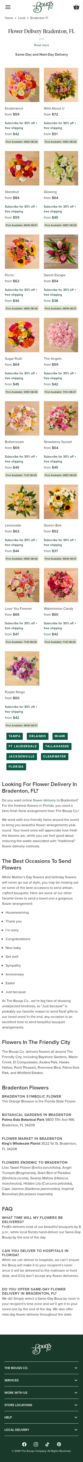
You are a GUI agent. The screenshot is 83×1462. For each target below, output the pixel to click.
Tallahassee (57, 746)
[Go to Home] (43, 7)
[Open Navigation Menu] (8, 7)
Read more (41, 45)
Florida (16, 767)
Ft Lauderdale (23, 746)
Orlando (37, 736)
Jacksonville (22, 756)
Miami (60, 736)
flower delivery (44, 800)
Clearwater (54, 756)
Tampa (15, 736)
